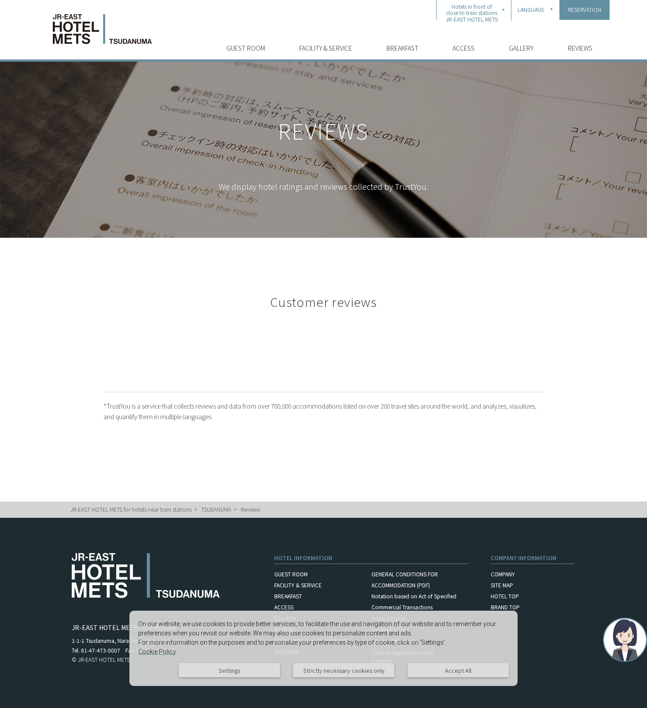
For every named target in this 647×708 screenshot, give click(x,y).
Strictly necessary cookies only (344, 670)
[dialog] (323, 648)
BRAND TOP (505, 607)
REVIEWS (580, 48)
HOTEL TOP (505, 596)
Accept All (458, 670)
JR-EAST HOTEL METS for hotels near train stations (130, 509)
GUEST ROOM (245, 48)
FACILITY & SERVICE (325, 48)
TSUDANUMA (216, 509)
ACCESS (463, 48)
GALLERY (521, 48)
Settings (229, 670)
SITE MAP (502, 585)
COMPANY (503, 574)
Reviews (250, 509)
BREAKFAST (402, 48)
